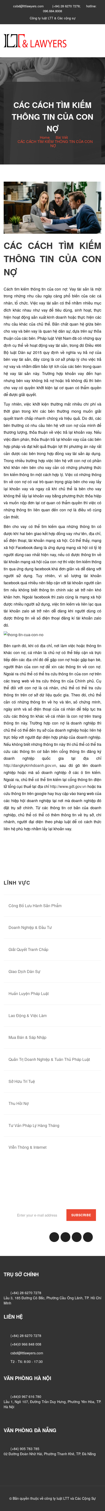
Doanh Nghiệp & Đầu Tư (30, 927)
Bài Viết (62, 137)
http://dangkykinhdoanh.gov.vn (30, 765)
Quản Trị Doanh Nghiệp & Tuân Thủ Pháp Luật (49, 1059)
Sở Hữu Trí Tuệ (22, 1081)
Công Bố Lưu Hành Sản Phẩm (35, 905)
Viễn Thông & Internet (27, 1147)
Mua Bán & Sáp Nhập (27, 1037)
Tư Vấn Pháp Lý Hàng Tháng (34, 1125)
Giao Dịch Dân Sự (24, 971)
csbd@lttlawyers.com (26, 1352)
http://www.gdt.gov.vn (68, 786)
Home (45, 137)
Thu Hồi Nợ (19, 1103)
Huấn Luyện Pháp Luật (29, 993)
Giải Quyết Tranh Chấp (28, 949)
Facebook (54, 1237)
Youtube (88, 1237)
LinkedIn (65, 1237)
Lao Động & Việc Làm (28, 1015)
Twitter (77, 1237)
